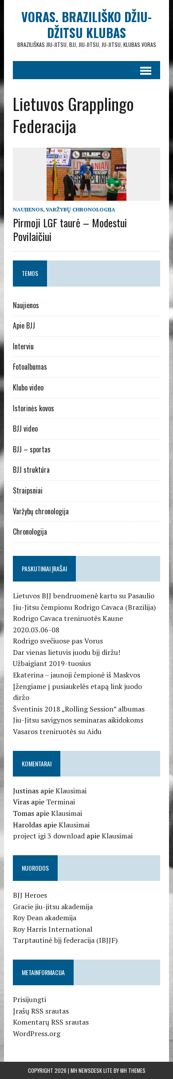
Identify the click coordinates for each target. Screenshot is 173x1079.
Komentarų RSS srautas (51, 1022)
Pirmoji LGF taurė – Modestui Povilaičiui (70, 229)
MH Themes (132, 1070)
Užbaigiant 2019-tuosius (52, 663)
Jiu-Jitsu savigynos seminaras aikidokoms (78, 720)
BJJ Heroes (30, 895)
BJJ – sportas (32, 449)
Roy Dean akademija (44, 917)
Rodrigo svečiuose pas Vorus (58, 641)
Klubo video (28, 387)
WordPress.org (36, 1033)
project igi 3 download (49, 836)
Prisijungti (29, 999)
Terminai (60, 802)
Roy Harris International (52, 929)
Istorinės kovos (33, 408)
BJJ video (25, 428)
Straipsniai (28, 490)
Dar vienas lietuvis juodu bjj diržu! (66, 652)
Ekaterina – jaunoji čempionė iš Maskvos (76, 675)
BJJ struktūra (31, 469)
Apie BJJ (24, 325)
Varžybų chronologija (80, 209)
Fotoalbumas (30, 366)
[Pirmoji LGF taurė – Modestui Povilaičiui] (86, 194)
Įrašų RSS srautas (41, 1011)
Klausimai (70, 791)
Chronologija (30, 531)
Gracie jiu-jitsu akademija (53, 906)
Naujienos (28, 209)
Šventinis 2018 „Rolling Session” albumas (79, 709)
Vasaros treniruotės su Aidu (57, 731)
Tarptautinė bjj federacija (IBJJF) (65, 940)
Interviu (23, 346)
